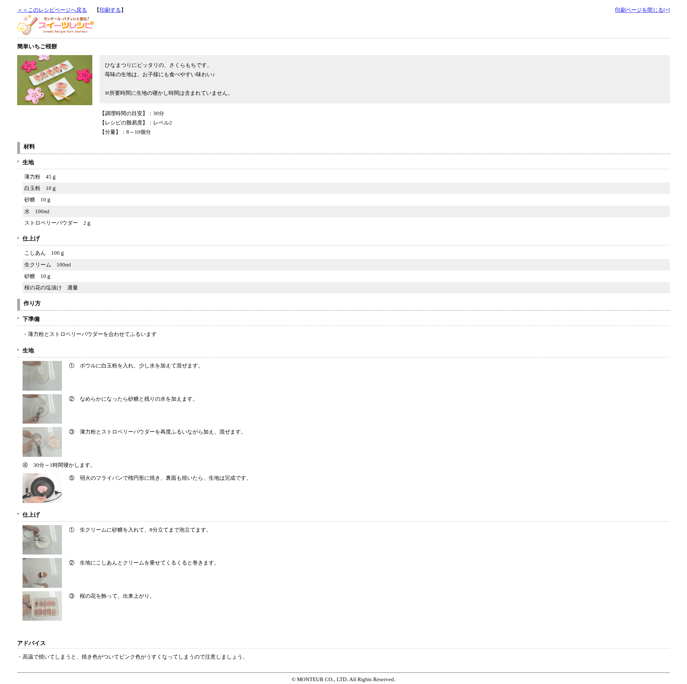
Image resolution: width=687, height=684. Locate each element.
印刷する (110, 10)
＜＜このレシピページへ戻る (52, 10)
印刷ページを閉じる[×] (642, 10)
